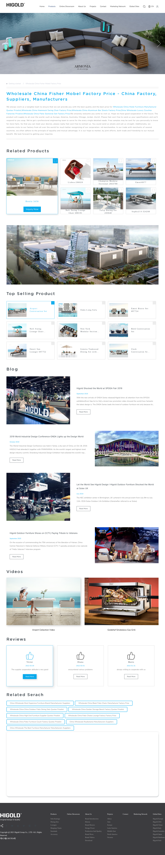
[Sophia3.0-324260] (153, 190)
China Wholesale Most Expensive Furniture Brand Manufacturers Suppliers (40, 703)
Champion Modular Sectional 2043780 (108, 182)
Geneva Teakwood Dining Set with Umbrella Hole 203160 (89, 350)
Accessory (54, 834)
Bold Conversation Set (140, 330)
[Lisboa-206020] (88, 160)
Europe (109, 825)
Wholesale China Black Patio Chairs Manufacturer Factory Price (103, 703)
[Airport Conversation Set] (52, 302)
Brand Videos (89, 837)
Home (42, 6)
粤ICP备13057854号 (8, 838)
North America (112, 834)
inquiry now (32, 209)
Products (52, 6)
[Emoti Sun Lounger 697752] (52, 343)
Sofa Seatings (55, 819)
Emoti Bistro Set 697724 (139, 310)
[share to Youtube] (13, 826)
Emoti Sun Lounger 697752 (38, 350)
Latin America (112, 828)
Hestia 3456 (32, 201)
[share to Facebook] (7, 826)
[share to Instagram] (30, 826)
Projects (93, 6)
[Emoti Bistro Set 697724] (154, 302)
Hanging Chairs (56, 828)
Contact (103, 6)
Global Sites (134, 6)
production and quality (93, 831)
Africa (109, 819)
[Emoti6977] (153, 160)
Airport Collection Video (43, 629)
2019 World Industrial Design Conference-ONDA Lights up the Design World (47, 436)
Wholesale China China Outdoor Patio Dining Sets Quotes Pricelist (37, 709)
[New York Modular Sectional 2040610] (103, 323)
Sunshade (54, 831)
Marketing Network (118, 6)
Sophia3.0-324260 (141, 212)
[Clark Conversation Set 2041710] (154, 343)
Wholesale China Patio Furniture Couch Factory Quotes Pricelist (35, 722)
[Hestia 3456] (55, 160)
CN (152, 6)
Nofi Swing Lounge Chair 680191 (75, 211)
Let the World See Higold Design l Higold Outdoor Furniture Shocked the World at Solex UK (115, 486)
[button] (6, 43)
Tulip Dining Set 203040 (108, 211)
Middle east (111, 831)
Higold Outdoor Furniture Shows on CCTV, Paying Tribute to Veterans (43, 533)
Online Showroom (66, 6)
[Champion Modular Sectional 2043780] (120, 160)
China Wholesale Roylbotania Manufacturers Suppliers (92, 722)
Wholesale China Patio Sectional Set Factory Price (46, 113)
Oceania (110, 837)
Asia (108, 822)
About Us (82, 6)
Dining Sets (55, 822)
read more (83, 412)
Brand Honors (90, 825)
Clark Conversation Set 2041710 (140, 350)
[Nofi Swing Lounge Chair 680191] (88, 190)
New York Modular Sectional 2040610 (89, 330)
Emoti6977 (140, 182)
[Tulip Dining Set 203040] (120, 190)
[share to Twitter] (25, 826)
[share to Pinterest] (36, 826)
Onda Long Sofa (88, 310)
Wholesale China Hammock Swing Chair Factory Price (46, 110)
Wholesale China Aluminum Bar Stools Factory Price (96, 110)
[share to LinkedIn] (19, 826)
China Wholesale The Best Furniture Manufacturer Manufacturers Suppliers (40, 728)
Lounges (54, 825)
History (87, 822)
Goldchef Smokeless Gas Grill (121, 629)
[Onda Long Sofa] (103, 302)
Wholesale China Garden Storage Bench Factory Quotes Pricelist (98, 709)
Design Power (90, 828)
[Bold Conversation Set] (154, 323)
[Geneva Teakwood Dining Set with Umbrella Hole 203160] (103, 343)
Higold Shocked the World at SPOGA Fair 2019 (99, 388)
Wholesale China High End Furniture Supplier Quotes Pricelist (35, 715)
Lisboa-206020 (75, 182)
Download (88, 840)
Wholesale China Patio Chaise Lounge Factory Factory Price (92, 715)
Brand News (89, 834)
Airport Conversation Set (38, 310)
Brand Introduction (91, 819)
